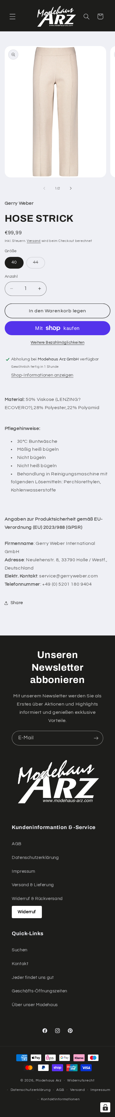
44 (39, 264)
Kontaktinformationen (60, 1099)
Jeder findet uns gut (33, 977)
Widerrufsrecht (80, 1080)
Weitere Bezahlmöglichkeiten (57, 343)
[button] (12, 16)
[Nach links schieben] (44, 188)
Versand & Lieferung (33, 885)
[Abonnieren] (96, 738)
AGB (17, 844)
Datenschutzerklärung (35, 857)
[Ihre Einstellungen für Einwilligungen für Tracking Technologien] (105, 1107)
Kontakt (20, 964)
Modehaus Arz (49, 1080)
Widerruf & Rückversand (37, 898)
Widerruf (27, 912)
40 (14, 262)
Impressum (23, 871)
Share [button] (17, 603)
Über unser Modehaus (35, 1005)
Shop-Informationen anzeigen (42, 375)
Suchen (19, 950)
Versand (34, 241)
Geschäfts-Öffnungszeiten (39, 991)
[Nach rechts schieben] (70, 188)
